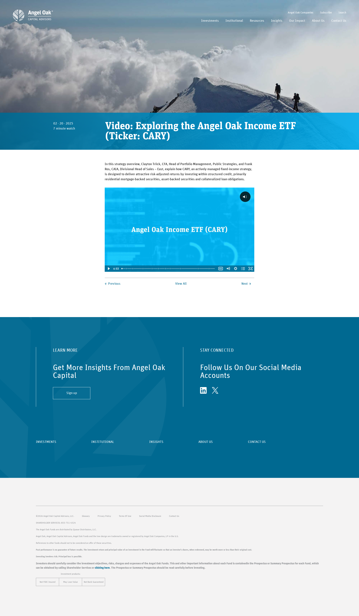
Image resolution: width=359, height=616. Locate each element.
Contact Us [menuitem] (338, 20)
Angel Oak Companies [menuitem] (300, 12)
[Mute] (228, 268)
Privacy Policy (104, 516)
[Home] (33, 15)
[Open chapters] (243, 268)
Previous (114, 283)
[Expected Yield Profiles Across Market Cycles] (158, 268)
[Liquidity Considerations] (170, 268)
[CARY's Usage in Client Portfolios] (198, 268)
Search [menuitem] (342, 12)
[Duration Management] (180, 268)
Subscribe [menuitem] (326, 12)
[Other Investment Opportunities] (152, 268)
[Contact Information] (209, 268)
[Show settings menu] (235, 268)
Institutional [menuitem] (234, 20)
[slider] (168, 268)
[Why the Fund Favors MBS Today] (143, 268)
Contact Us (174, 516)
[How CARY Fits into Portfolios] (126, 268)
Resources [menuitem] (257, 20)
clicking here (102, 567)
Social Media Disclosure (150, 516)
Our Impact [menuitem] (297, 20)
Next (244, 283)
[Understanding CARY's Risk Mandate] (165, 268)
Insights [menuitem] (276, 20)
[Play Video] (108, 268)
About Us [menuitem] (318, 20)
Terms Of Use (125, 516)
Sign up (71, 393)
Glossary (86, 516)
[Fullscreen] (250, 268)
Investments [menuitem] (210, 20)
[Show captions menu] (220, 268)
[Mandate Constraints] (132, 268)
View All (181, 283)
